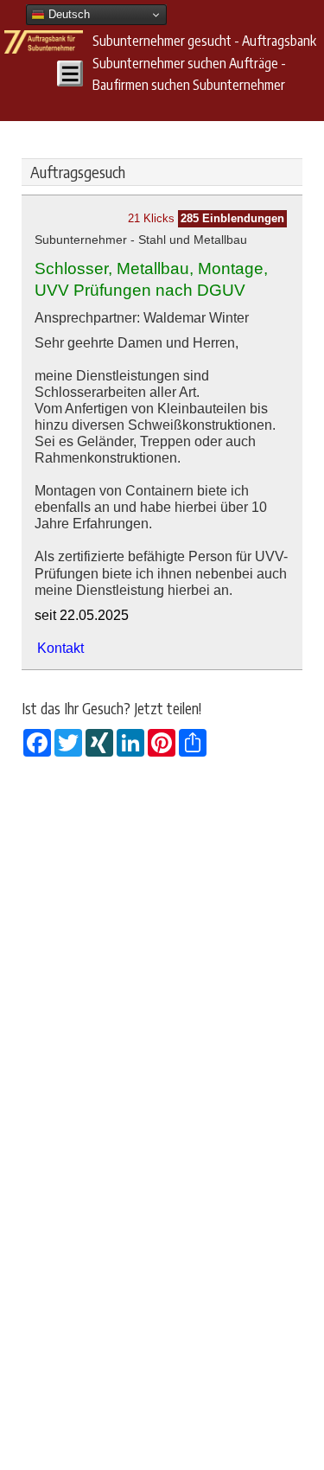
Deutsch (67, 14)
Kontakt (60, 648)
